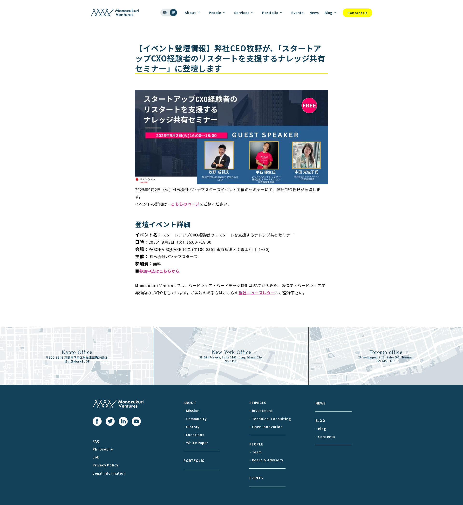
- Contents (325, 436)
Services (241, 12)
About (190, 12)
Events (297, 12)
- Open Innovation (266, 426)
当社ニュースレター (257, 293)
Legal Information (109, 473)
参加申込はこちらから (159, 271)
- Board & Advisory (266, 460)
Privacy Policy (105, 465)
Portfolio (270, 12)
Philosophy (103, 449)
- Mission (192, 410)
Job (96, 457)
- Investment (261, 410)
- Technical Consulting (270, 418)
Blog (329, 12)
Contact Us (357, 12)
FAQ (96, 441)
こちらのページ (185, 204)
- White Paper (196, 442)
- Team (255, 452)
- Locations (194, 434)
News (314, 12)
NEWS (320, 403)
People (215, 12)
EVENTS (256, 477)
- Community (195, 418)
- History (192, 426)
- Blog (320, 428)
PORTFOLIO (194, 460)
